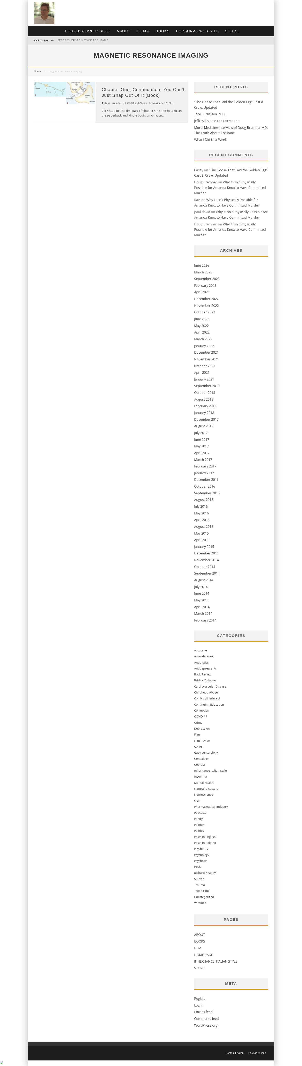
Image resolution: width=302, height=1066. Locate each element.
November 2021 (206, 359)
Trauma (199, 885)
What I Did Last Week (210, 139)
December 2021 (206, 352)
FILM (141, 31)
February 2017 (205, 466)
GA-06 (198, 746)
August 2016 (203, 499)
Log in (198, 1005)
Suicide (199, 879)
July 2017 (201, 433)
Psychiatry (201, 849)
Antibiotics (201, 662)
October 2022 (204, 312)
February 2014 (205, 620)
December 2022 (206, 299)
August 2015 (203, 526)
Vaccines (200, 903)
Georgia (199, 765)
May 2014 (201, 600)
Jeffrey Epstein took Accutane (83, 40)
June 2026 (201, 265)
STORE (232, 31)
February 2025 (205, 285)
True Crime (202, 891)
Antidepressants (205, 668)
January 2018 (204, 412)
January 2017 (204, 473)
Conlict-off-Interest (207, 698)
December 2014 (206, 553)
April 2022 (202, 332)
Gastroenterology (206, 752)
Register (200, 998)
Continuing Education (209, 704)
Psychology (201, 855)
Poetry (198, 819)
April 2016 (202, 520)
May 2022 (201, 325)
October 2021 (204, 366)
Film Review (202, 741)
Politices (199, 825)
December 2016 (206, 479)
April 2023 (202, 292)
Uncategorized (204, 897)
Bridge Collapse (205, 680)
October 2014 (204, 566)
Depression (202, 728)
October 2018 (204, 392)
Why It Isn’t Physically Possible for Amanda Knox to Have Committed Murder (230, 187)
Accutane (200, 650)
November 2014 (206, 560)
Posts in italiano (205, 843)
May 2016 (201, 513)
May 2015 (201, 533)
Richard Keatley (205, 873)
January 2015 (204, 546)
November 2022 (206, 305)
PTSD (197, 867)
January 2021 (204, 379)
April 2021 (202, 372)
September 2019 (207, 386)
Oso (196, 801)
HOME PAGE (203, 955)
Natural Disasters (206, 789)
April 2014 (202, 607)
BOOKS (163, 31)
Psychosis (200, 861)
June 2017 (201, 439)
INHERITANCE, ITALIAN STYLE (215, 961)
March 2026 (203, 272)
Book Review (202, 674)
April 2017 (202, 453)
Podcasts (200, 813)
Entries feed (203, 1012)
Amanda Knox (203, 656)
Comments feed (206, 1018)
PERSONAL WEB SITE (197, 31)
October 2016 (204, 486)
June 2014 (201, 593)
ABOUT (124, 31)
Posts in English (205, 837)
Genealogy (201, 759)
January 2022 (204, 346)
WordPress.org (206, 1025)
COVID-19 (200, 716)
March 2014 (203, 613)
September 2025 (207, 278)
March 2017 (203, 459)
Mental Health (204, 783)
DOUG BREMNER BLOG (88, 31)
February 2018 (205, 406)
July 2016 (201, 506)
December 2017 (206, 419)
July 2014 (201, 587)
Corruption (201, 710)
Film (197, 734)
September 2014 (207, 573)
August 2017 (203, 426)
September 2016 (207, 493)
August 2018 (203, 399)
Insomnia (200, 776)
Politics (199, 831)
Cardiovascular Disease (210, 686)
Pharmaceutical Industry (211, 807)
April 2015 (202, 540)
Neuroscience (203, 794)
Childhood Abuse (137, 103)
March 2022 (203, 339)
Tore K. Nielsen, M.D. (210, 114)
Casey (198, 170)
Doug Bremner (113, 103)
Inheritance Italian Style (210, 770)
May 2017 (201, 446)
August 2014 (203, 580)
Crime (198, 722)
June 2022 (201, 319)
